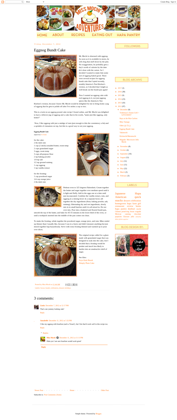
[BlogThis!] (69, 284)
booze (43, 288)
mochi (138, 209)
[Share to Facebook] (74, 284)
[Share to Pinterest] (76, 284)
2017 (120, 88)
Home (72, 390)
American (120, 197)
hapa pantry (121, 209)
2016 (120, 92)
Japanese (120, 193)
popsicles (118, 217)
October (123, 150)
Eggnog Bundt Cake (127, 129)
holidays (68, 288)
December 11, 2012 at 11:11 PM (71, 338)
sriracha (138, 217)
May (122, 168)
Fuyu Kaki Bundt (86, 260)
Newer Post (39, 390)
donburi (131, 209)
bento (138, 206)
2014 (120, 99)
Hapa (138, 193)
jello (132, 217)
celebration (54, 288)
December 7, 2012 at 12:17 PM (57, 306)
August (123, 157)
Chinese (118, 212)
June (122, 165)
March (122, 172)
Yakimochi (124, 133)
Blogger (98, 414)
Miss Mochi (51, 338)
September (124, 154)
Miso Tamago (125, 122)
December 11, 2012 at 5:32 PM (60, 321)
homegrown (120, 203)
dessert (61, 288)
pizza (121, 219)
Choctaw (126, 217)
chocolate (137, 214)
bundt (48, 288)
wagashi (138, 212)
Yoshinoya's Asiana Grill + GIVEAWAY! (129, 114)
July (122, 161)
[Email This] (66, 284)
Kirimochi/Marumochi (128, 136)
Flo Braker (44, 134)
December (124, 110)
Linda (42, 306)
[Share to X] (71, 284)
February (123, 176)
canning (128, 214)
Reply (42, 313)
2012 (120, 106)
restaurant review (124, 206)
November (124, 146)
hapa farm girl (134, 203)
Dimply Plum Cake (86, 263)
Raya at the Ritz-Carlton (128, 118)
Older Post (105, 390)
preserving (125, 212)
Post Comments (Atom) (52, 395)
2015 (120, 95)
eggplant (125, 219)
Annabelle (44, 321)
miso (116, 219)
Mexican (118, 214)
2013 (120, 103)
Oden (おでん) (125, 126)
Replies (45, 333)
